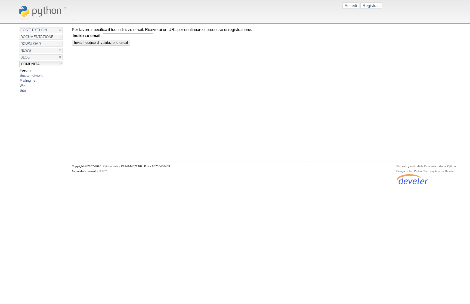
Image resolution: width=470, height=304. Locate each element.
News (25, 50)
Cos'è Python (33, 30)
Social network (31, 75)
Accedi (351, 5)
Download (30, 44)
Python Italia (111, 166)
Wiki (23, 86)
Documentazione (37, 37)
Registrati (371, 5)
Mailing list (28, 80)
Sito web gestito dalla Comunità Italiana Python (426, 166)
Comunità (30, 64)
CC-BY (103, 171)
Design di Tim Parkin (409, 171)
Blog (25, 57)
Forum (25, 70)
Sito (23, 90)
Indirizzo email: (87, 35)
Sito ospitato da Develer (439, 171)
